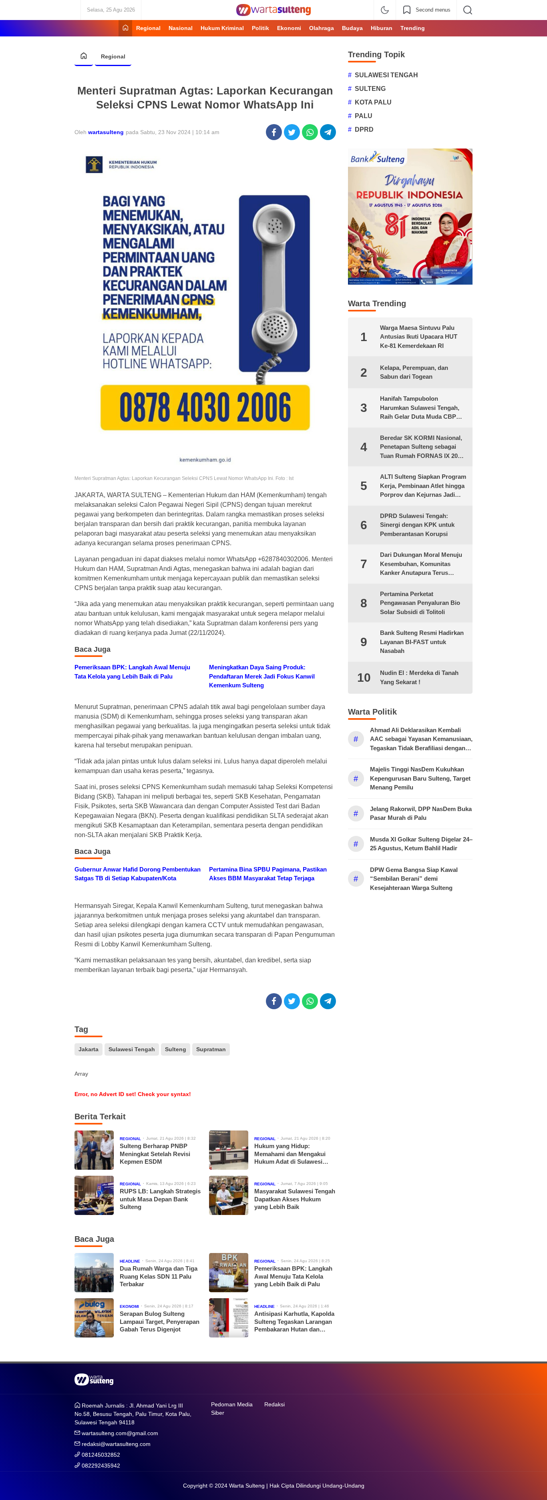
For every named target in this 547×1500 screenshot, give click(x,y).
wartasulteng (106, 132)
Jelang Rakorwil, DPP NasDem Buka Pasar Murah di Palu (421, 813)
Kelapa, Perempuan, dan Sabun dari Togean (414, 372)
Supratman (211, 1049)
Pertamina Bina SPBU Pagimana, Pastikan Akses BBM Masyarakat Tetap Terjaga (268, 874)
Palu (363, 115)
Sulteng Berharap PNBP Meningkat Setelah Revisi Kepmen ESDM (155, 1154)
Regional (113, 56)
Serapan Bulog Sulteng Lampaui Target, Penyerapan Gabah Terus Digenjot (159, 1321)
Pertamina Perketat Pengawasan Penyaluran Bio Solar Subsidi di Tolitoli (420, 602)
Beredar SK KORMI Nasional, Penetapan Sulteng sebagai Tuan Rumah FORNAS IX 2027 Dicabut (422, 447)
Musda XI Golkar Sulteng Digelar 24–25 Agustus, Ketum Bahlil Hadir (421, 844)
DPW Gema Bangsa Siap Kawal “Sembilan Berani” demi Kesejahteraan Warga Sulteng (414, 878)
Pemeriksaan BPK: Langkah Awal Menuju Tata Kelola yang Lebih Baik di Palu (132, 672)
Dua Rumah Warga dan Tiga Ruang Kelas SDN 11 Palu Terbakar (158, 1276)
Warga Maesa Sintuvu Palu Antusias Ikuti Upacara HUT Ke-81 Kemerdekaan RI (418, 336)
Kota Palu (373, 102)
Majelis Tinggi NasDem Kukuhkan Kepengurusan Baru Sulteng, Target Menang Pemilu (420, 778)
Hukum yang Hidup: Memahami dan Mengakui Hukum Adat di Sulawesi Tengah (290, 1154)
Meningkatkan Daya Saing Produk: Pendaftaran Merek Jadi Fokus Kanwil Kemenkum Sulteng (262, 676)
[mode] (385, 10)
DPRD (364, 129)
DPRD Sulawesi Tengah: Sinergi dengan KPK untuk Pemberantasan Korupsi (417, 524)
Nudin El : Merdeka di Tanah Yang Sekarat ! (419, 677)
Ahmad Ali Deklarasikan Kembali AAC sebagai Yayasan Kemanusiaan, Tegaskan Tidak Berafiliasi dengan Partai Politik (421, 740)
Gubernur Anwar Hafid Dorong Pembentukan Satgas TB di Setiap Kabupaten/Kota (137, 874)
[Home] (125, 28)
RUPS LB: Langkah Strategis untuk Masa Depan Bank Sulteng (160, 1199)
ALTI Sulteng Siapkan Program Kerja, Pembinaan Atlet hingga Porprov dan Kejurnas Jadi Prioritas (423, 486)
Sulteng (175, 1049)
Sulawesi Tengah (132, 1049)
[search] (468, 10)
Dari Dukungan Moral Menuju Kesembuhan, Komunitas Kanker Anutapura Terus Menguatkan (421, 564)
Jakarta (88, 1049)
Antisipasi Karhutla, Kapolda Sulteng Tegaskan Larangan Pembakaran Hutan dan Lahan (294, 1321)
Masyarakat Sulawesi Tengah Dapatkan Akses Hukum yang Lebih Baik (294, 1199)
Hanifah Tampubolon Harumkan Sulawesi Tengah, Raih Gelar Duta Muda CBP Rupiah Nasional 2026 (419, 408)
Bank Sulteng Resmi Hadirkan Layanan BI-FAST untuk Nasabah (422, 641)
